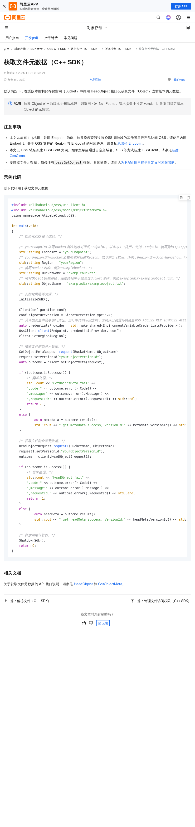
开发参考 (31, 37)
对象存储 (20, 48)
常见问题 (70, 37)
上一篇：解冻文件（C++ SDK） (27, 600)
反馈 (105, 623)
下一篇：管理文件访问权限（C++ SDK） (161, 600)
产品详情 (95, 79)
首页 (7, 49)
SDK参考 (36, 48)
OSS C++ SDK (56, 48)
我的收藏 (179, 79)
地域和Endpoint (130, 143)
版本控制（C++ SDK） (119, 48)
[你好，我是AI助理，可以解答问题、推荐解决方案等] (168, 17)
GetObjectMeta (110, 583)
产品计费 (51, 37)
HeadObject (83, 583)
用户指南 (12, 37)
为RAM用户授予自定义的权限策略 (148, 162)
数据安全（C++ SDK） (85, 48)
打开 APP (181, 6)
